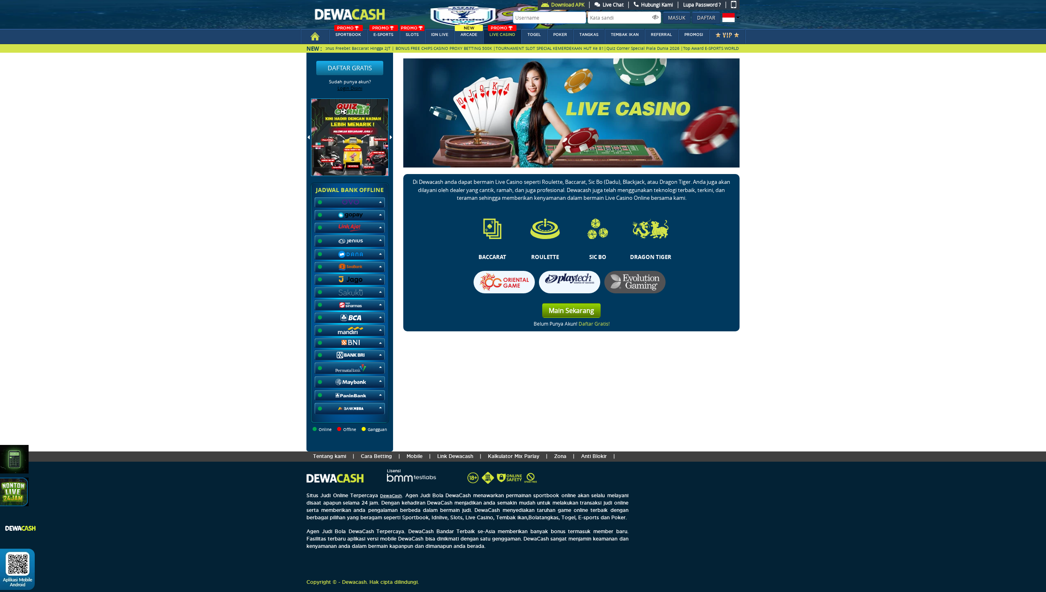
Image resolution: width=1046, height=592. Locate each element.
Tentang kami (329, 456)
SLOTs (410, 33)
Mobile (414, 456)
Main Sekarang (571, 310)
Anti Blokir (594, 456)
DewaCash (391, 496)
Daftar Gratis (350, 68)
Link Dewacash (455, 456)
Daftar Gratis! (594, 323)
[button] (730, 17)
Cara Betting (376, 456)
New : (314, 48)
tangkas (589, 35)
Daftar (706, 17)
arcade (468, 33)
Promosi (693, 35)
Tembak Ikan (625, 35)
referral (661, 35)
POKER (560, 35)
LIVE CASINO (502, 33)
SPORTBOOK (348, 33)
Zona (560, 456)
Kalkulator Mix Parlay (513, 456)
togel (534, 35)
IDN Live (439, 35)
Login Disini (349, 88)
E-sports (382, 33)
